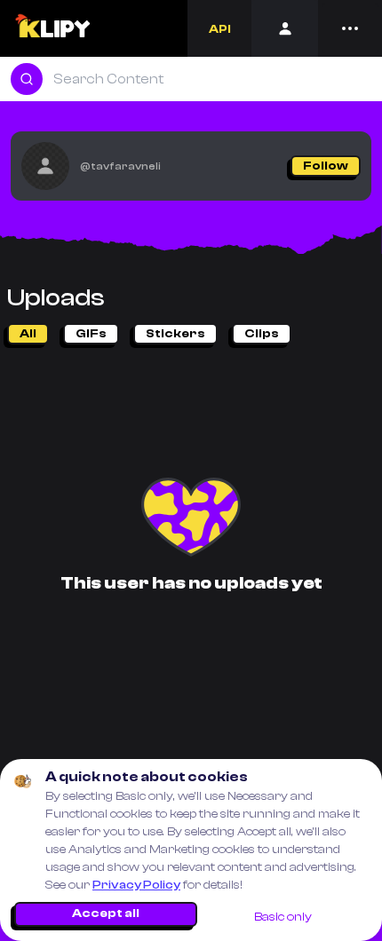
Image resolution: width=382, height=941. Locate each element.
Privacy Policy (136, 885)
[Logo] (52, 28)
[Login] (284, 28)
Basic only (283, 917)
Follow (325, 166)
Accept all (105, 913)
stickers (175, 334)
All (28, 334)
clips (261, 334)
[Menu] (350, 28)
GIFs (91, 334)
